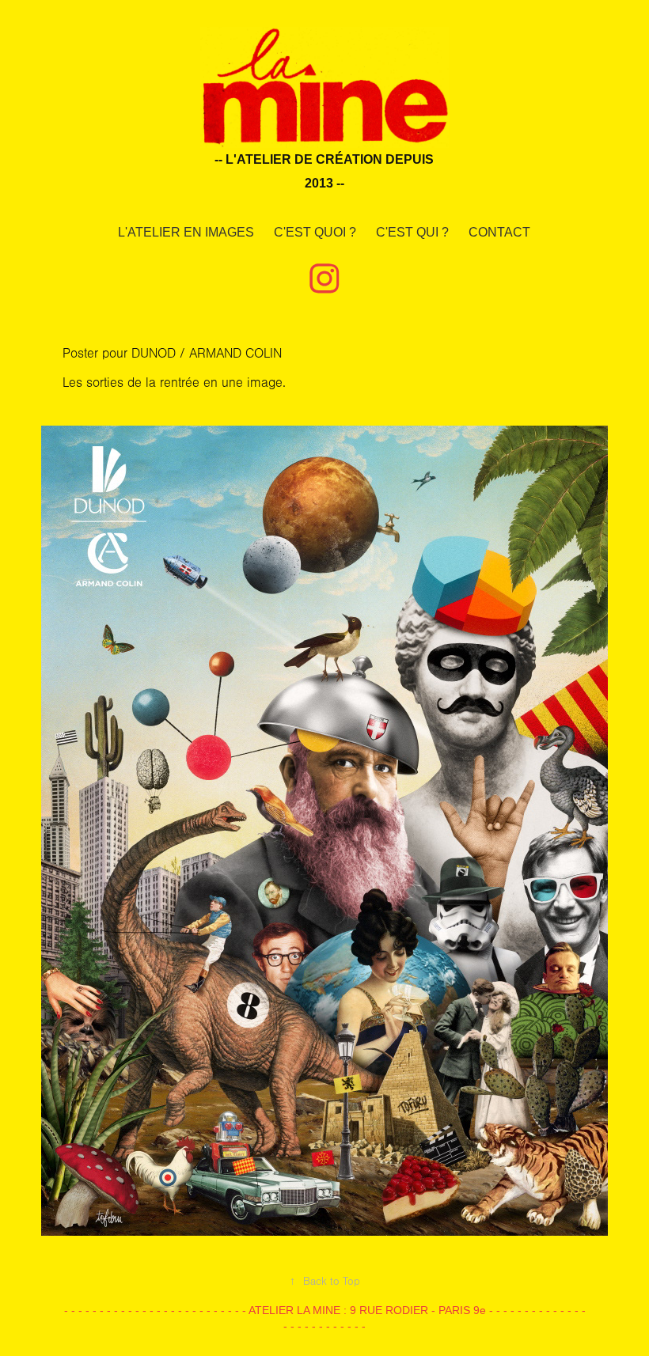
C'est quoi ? (315, 232)
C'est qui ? (412, 232)
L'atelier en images (186, 232)
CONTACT (499, 232)
